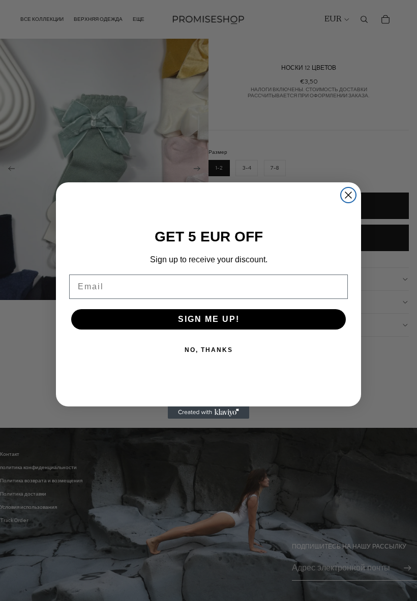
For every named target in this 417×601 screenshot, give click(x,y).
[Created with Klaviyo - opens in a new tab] (208, 412)
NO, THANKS (209, 349)
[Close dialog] (348, 195)
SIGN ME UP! (209, 319)
